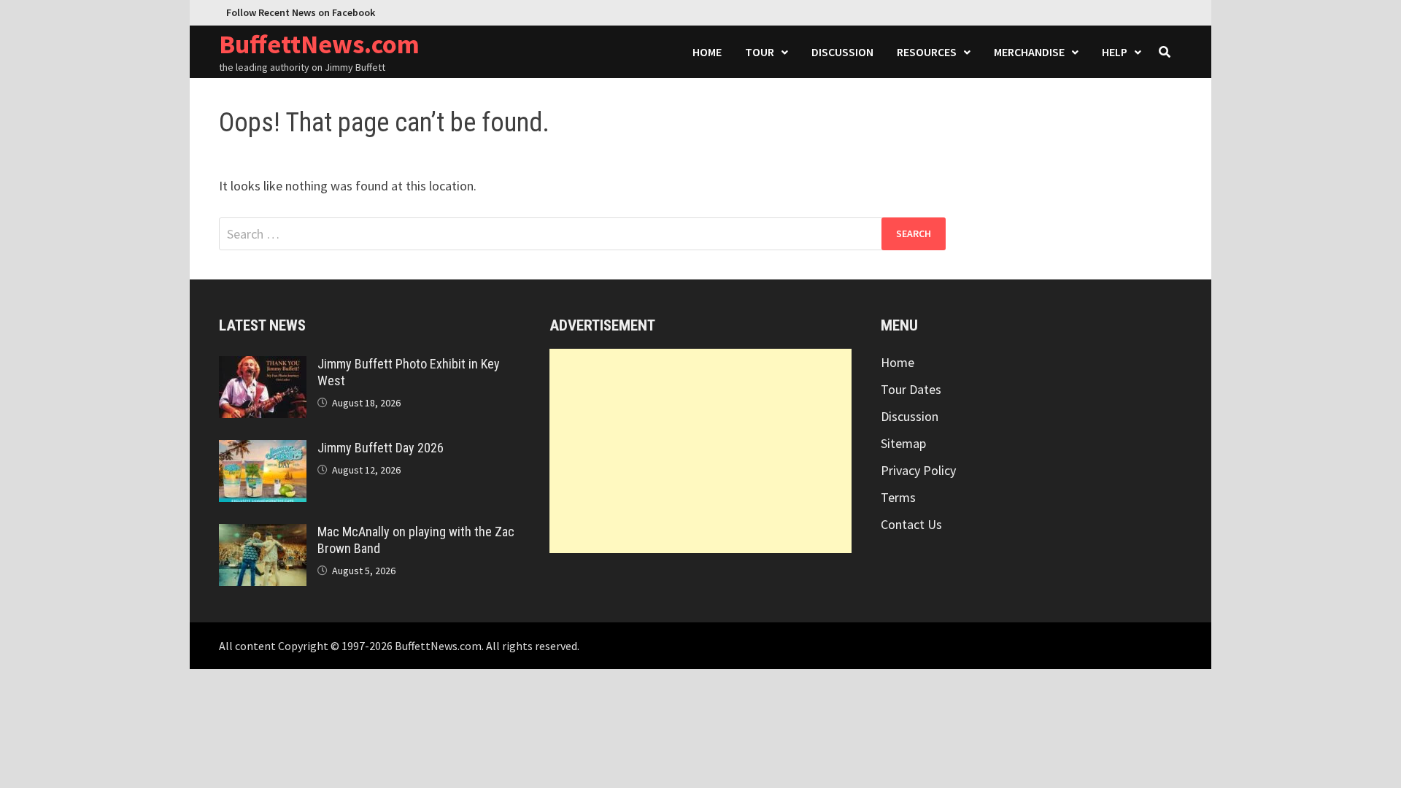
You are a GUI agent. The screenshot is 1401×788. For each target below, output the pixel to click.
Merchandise (1029, 52)
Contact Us (911, 524)
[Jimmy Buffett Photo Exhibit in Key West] (262, 366)
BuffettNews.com (319, 44)
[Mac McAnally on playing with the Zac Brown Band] (262, 533)
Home (707, 52)
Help (1114, 52)
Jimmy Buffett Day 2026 (380, 447)
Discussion (842, 52)
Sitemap (903, 443)
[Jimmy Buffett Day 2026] (262, 449)
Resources (927, 52)
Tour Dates (911, 389)
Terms (898, 497)
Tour (759, 52)
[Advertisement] (700, 451)
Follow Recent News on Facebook (300, 12)
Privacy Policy (918, 470)
